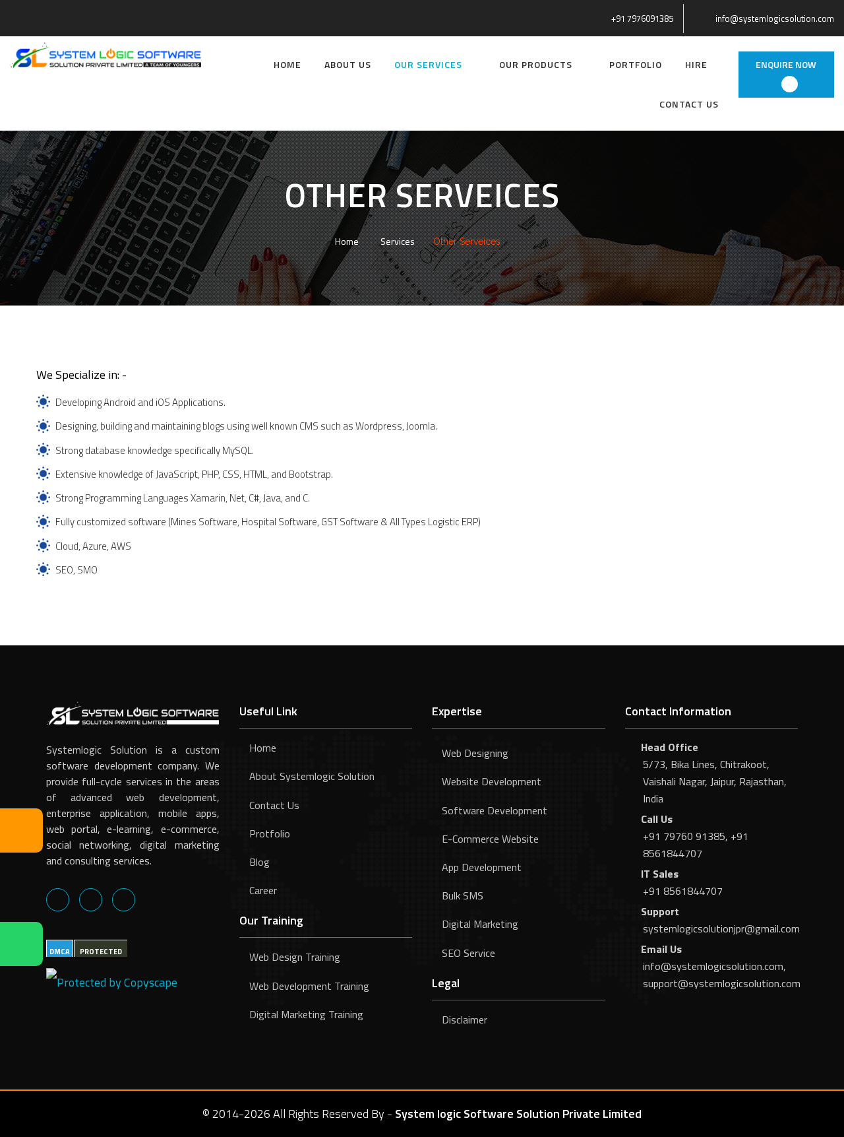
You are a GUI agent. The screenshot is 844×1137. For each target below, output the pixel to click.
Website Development (491, 781)
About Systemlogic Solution (312, 776)
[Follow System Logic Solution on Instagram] (123, 899)
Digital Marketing (480, 924)
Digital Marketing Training (306, 1014)
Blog (259, 862)
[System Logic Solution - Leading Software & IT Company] (105, 54)
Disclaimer (464, 1019)
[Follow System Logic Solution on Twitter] (90, 899)
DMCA (59, 951)
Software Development (494, 810)
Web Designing (475, 753)
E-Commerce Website (490, 839)
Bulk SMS (462, 895)
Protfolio (269, 833)
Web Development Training (309, 986)
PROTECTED (101, 951)
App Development (482, 867)
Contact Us (689, 104)
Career (263, 890)
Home (287, 64)
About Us (347, 64)
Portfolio (635, 64)
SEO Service (468, 953)
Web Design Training (294, 957)
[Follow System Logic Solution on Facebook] (57, 899)
